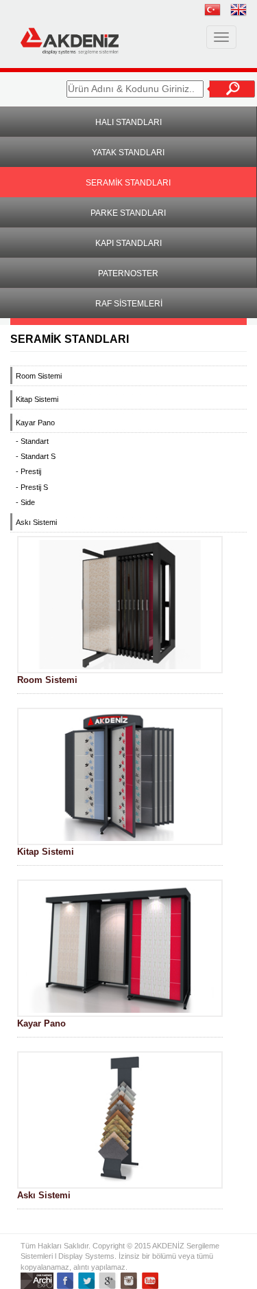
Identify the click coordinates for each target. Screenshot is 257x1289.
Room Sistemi (39, 376)
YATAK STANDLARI (128, 152)
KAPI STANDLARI (128, 243)
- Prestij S (32, 487)
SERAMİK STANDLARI (128, 183)
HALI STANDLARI (128, 122)
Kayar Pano (35, 422)
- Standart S (36, 456)
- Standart (32, 441)
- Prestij (28, 471)
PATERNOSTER (128, 273)
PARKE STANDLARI (128, 213)
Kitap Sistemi (37, 399)
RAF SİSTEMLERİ (128, 304)
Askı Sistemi (36, 522)
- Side (25, 502)
